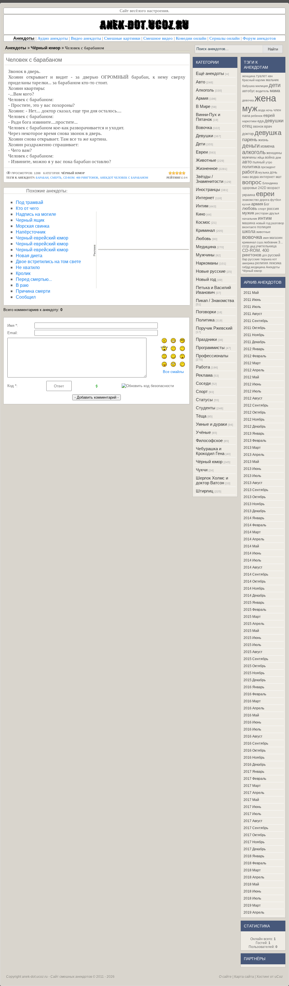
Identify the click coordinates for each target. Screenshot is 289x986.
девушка (268, 132)
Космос (203, 222)
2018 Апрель (254, 877)
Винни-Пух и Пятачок (208, 117)
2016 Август (253, 736)
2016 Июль (252, 729)
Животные (206, 160)
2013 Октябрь (255, 497)
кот (274, 259)
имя (266, 237)
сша (260, 242)
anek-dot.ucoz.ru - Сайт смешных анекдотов (57, 977)
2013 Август (253, 483)
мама (275, 90)
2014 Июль (252, 560)
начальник (249, 218)
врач (268, 126)
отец (247, 126)
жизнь (263, 140)
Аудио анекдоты (53, 38)
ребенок (256, 115)
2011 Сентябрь (256, 321)
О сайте (225, 977)
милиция (261, 86)
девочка (248, 100)
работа (249, 172)
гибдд (246, 267)
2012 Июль (252, 391)
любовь (249, 208)
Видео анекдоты (86, 38)
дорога (264, 199)
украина (248, 195)
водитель (262, 91)
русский (274, 255)
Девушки (204, 135)
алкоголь (254, 152)
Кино (200, 214)
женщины (274, 153)
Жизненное (207, 168)
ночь (269, 110)
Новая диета (29, 255)
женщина (248, 76)
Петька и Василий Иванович (213, 290)
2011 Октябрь (254, 328)
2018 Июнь (252, 891)
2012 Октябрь (255, 412)
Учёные (203, 432)
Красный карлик (253, 80)
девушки (274, 120)
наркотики (249, 121)
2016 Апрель (254, 708)
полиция (264, 227)
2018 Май (251, 884)
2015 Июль (252, 645)
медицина (258, 267)
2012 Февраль (255, 356)
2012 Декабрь (255, 426)
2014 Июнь (252, 553)
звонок (258, 126)
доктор (248, 134)
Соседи (203, 383)
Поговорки (206, 311)
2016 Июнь (252, 722)
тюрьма (266, 259)
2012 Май (251, 377)
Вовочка (204, 127)
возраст (273, 188)
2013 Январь (254, 434)
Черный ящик (30, 220)
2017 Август (253, 821)
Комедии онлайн (191, 38)
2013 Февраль (255, 441)
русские (254, 259)
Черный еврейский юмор (42, 238)
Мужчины (205, 254)
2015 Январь (254, 603)
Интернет (205, 197)
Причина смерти (33, 291)
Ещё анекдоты (210, 73)
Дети (200, 143)
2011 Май (251, 293)
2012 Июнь (252, 384)
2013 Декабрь (255, 511)
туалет (261, 76)
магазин (276, 238)
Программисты (210, 347)
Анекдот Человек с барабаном (124, 177)
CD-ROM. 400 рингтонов (80, 177)
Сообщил (26, 297)
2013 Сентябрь (256, 490)
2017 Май (251, 800)
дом (278, 157)
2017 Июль (252, 814)
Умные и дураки (211, 424)
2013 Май (251, 462)
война (270, 157)
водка (254, 177)
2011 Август (253, 314)
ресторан (261, 213)
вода (261, 110)
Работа (203, 367)
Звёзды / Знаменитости (209, 179)
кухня (246, 204)
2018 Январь (254, 856)
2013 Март (252, 448)
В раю (22, 285)
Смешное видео (158, 38)
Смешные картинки (122, 38)
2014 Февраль (255, 525)
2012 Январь (254, 349)
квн (270, 76)
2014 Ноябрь (254, 588)
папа (246, 116)
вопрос (252, 182)
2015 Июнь (252, 638)
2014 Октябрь (255, 581)
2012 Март (252, 363)
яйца (260, 157)
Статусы (204, 399)
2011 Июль (252, 307)
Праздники (206, 339)
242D (262, 188)
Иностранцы (208, 189)
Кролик (23, 273)
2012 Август (253, 398)
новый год (263, 223)
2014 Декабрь (255, 596)
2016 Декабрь (255, 765)
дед (252, 246)
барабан (42, 177)
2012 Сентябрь (256, 405)
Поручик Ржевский (214, 328)
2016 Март (252, 701)
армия (257, 204)
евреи (265, 193)
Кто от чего (27, 208)
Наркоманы (207, 263)
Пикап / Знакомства (215, 300)
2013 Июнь (252, 469)
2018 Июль (252, 898)
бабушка (248, 86)
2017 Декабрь (255, 849)
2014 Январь (254, 518)
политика (251, 167)
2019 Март (252, 905)
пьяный (259, 162)
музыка (263, 172)
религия (261, 263)
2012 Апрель (254, 370)
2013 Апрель (254, 455)
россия (273, 208)
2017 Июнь (252, 807)
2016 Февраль (255, 694)
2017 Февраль (255, 779)
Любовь (203, 238)
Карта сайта (244, 977)
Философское (209, 440)
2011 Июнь (252, 300)
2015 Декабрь (255, 680)
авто (247, 161)
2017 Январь (254, 772)
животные (263, 232)
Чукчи (201, 469)
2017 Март (252, 786)
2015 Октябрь (255, 666)
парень (249, 139)
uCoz (279, 977)
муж (249, 108)
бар (244, 259)
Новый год (206, 279)
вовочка (252, 237)
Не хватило (28, 267)
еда (260, 121)
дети (275, 85)
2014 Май (251, 546)
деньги (251, 146)
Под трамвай (29, 202)
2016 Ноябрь (254, 758)
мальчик (272, 80)
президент (268, 167)
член (277, 110)
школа (248, 231)
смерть (56, 177)
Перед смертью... (34, 279)
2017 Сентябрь (256, 828)
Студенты (205, 407)
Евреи (202, 152)
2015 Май (251, 631)
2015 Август (253, 652)
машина (248, 223)
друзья (274, 213)
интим (265, 218)
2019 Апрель (254, 912)
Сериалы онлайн (224, 38)
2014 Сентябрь (256, 574)
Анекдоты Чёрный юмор (261, 268)
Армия (202, 98)
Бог (266, 204)
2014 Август (253, 567)
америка (248, 263)
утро (269, 162)
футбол (275, 199)
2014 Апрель (254, 539)
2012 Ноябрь (254, 419)
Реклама (204, 375)
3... (280, 242)
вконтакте (249, 227)
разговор (277, 223)
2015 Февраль (255, 610)
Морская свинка (32, 226)
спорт (262, 208)
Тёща (201, 416)
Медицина (206, 246)
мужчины (249, 157)
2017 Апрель (254, 793)
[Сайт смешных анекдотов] (144, 33)
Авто (200, 81)
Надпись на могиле (36, 214)
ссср (245, 246)
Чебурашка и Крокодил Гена (210, 451)
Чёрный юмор (209, 461)
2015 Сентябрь (256, 659)
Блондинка (270, 183)
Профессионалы (212, 355)
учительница (266, 246)
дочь (273, 172)
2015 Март (252, 617)
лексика (275, 263)
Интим (202, 205)
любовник (270, 242)
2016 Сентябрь (256, 743)
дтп (264, 255)
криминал (249, 242)
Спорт (202, 391)
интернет (267, 177)
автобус (248, 91)
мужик (248, 213)
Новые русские (210, 271)
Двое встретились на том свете (48, 261)
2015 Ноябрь (254, 673)
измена (267, 146)
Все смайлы (173, 372)
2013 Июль (252, 476)
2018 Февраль (255, 863)
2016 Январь (254, 687)
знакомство (250, 199)
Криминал (205, 230)
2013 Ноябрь (254, 504)
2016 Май (251, 715)
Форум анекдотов (259, 38)
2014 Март (252, 532)
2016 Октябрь (255, 750)
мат (279, 177)
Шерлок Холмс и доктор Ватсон (212, 480)
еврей (269, 115)
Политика (205, 319)
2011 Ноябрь (254, 335)
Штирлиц (204, 490)
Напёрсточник (30, 232)
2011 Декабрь (254, 342)
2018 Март (252, 870)
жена (265, 98)
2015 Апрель (254, 624)
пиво (245, 177)
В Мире (203, 106)
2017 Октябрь (255, 835)
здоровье (249, 188)
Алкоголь (205, 90)
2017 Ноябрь (254, 842)
